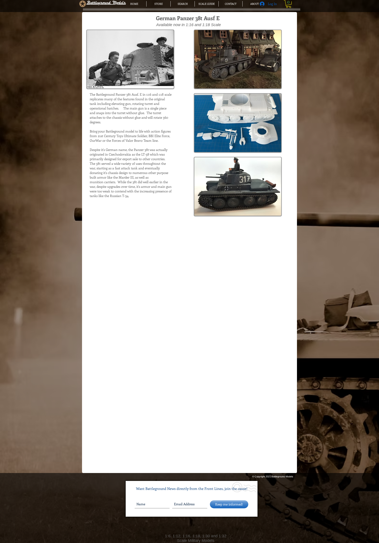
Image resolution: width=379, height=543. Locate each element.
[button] (288, 4)
